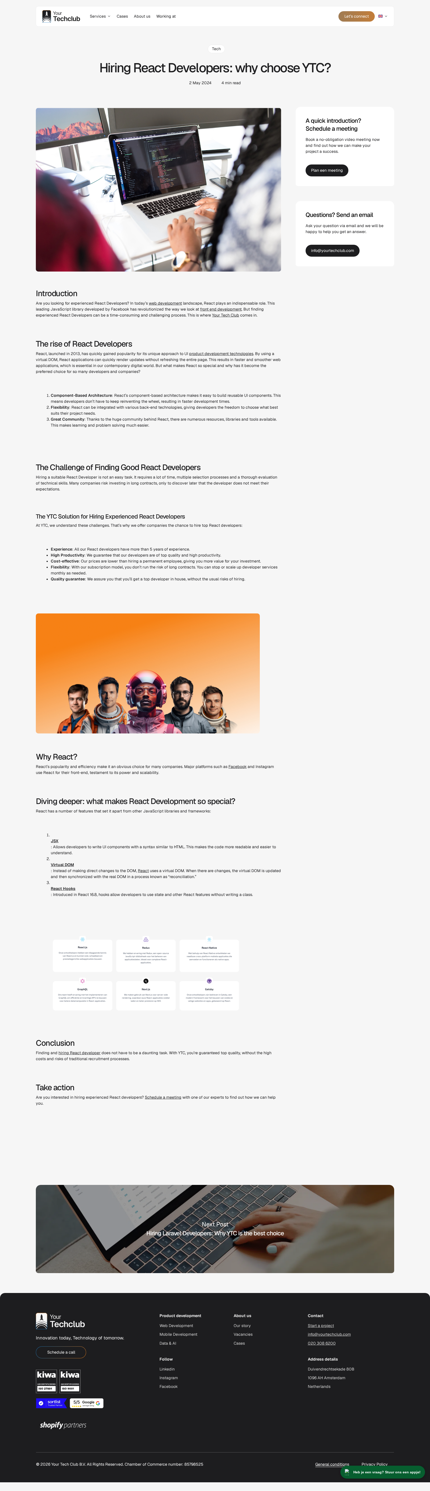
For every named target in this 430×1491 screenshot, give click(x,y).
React (143, 870)
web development (165, 303)
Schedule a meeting (163, 1097)
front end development (221, 309)
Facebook (237, 766)
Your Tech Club (225, 315)
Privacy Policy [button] (375, 1464)
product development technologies (221, 353)
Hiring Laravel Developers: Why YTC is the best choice (215, 1229)
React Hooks (63, 888)
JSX (54, 841)
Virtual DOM (62, 864)
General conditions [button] (332, 1464)
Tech (216, 48)
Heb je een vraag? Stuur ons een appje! (387, 1472)
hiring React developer (79, 1052)
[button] (61, 1352)
